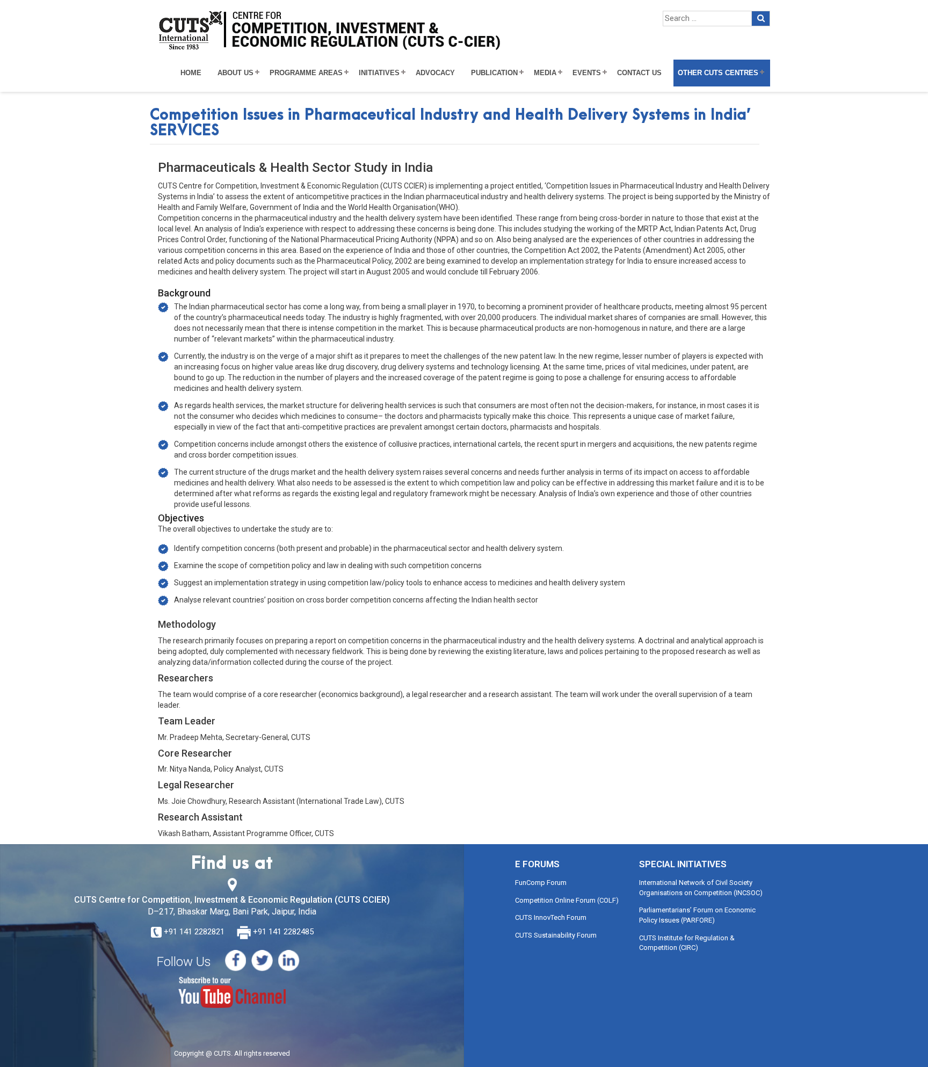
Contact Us (639, 73)
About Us (235, 73)
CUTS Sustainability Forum (556, 935)
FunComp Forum (541, 883)
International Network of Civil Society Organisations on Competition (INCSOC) (701, 888)
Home (190, 73)
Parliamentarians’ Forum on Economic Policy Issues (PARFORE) (697, 915)
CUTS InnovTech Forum (550, 917)
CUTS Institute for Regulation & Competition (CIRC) (687, 943)
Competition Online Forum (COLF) (567, 900)
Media (545, 73)
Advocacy (435, 73)
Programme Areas (306, 73)
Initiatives (379, 73)
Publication (494, 73)
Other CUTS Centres (718, 73)
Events (586, 73)
